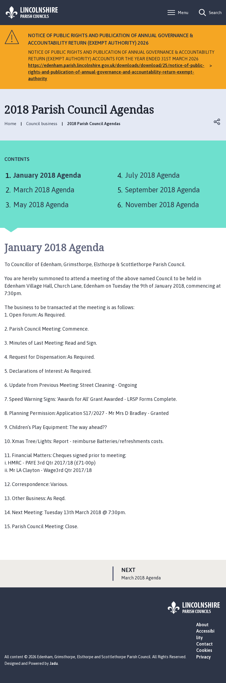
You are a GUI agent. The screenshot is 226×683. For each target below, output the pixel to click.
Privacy (203, 656)
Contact (204, 643)
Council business (41, 123)
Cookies (204, 650)
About (202, 624)
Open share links (217, 121)
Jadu (54, 663)
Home (10, 123)
